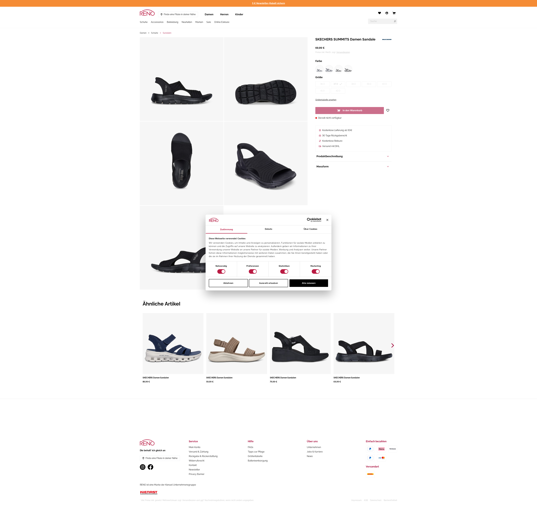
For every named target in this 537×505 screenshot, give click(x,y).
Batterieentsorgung (258, 460)
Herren (224, 14)
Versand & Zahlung (198, 451)
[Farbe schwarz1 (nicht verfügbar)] (338, 69)
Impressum (356, 500)
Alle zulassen (308, 283)
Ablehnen (228, 283)
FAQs (250, 447)
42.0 (338, 90)
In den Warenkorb (352, 110)
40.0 (384, 84)
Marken (199, 22)
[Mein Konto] (387, 13)
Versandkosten (343, 52)
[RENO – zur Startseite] (147, 12)
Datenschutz (375, 500)
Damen (209, 14)
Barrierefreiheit (390, 500)
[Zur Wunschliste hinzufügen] (389, 110)
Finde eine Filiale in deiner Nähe (180, 14)
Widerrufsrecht (196, 460)
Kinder (239, 14)
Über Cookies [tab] (310, 229)
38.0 (353, 84)
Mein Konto (194, 447)
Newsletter (194, 469)
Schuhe (144, 22)
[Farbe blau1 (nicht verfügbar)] (319, 69)
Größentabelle (255, 456)
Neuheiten (187, 22)
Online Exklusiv (221, 22)
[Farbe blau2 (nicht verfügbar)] (329, 69)
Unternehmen (314, 447)
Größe (319, 77)
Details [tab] (268, 229)
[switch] (253, 271)
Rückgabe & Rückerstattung (203, 456)
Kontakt (193, 465)
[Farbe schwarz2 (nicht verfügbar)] (348, 69)
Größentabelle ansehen (325, 100)
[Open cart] (394, 13)
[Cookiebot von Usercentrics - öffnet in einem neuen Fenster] (309, 220)
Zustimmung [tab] (226, 229)
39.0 (369, 84)
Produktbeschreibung (329, 156)
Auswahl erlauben (268, 283)
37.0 (336, 84)
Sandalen (167, 33)
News (310, 456)
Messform (322, 166)
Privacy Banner (196, 474)
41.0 (322, 90)
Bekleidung (172, 22)
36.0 (322, 84)
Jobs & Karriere (315, 451)
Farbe (318, 61)
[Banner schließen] (327, 220)
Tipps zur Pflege (256, 451)
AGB (366, 500)
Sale (208, 22)
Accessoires (157, 22)
